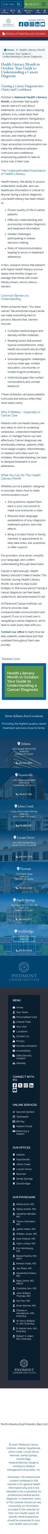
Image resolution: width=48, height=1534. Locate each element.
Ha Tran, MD (23, 1300)
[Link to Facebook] (21, 25)
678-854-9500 (25, 950)
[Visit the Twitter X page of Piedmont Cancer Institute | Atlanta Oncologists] (20, 1086)
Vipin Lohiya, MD (25, 1243)
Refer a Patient (29, 11)
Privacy (20, 1041)
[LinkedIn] (31, 1086)
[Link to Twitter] (26, 25)
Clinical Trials (23, 1021)
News (45, 12)
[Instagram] (26, 1086)
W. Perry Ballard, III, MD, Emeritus (25, 1322)
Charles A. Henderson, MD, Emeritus (25, 1313)
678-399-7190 (25, 856)
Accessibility (23, 1050)
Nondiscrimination (26, 1045)
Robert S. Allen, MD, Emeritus (25, 1337)
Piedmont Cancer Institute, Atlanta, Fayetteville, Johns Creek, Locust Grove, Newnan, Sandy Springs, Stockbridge (24, 1451)
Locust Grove (25, 837)
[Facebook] (15, 1086)
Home (10, 49)
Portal (19, 12)
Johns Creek (25, 806)
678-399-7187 (25, 825)
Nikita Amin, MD (25, 1204)
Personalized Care (26, 1017)
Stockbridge (25, 931)
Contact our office (12, 632)
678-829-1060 (25, 794)
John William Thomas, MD (23, 1294)
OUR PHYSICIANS (24, 1197)
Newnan (25, 869)
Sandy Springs (25, 900)
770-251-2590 (25, 888)
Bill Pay (13, 11)
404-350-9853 (25, 763)
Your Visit (21, 1026)
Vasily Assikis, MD (26, 1209)
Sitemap (21, 1063)
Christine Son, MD (26, 1288)
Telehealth (5, 12)
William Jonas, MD (26, 1233)
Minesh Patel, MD (26, 1263)
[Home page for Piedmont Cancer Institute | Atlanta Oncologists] (8, 23)
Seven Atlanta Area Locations (24, 716)
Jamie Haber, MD (25, 1229)
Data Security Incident (24, 1057)
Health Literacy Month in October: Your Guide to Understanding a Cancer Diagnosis (23, 681)
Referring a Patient (22, 1132)
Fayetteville (25, 775)
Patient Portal (24, 1126)
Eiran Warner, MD (26, 1305)
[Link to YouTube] (15, 1091)
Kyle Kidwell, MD (25, 1238)
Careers (38, 12)
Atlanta (25, 743)
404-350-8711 (25, 919)
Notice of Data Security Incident (25, 33)
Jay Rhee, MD (24, 1268)
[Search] (18, 4)
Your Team (22, 1012)
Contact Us (22, 1036)
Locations (21, 1031)
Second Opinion (25, 1111)
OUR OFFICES (21, 1147)
